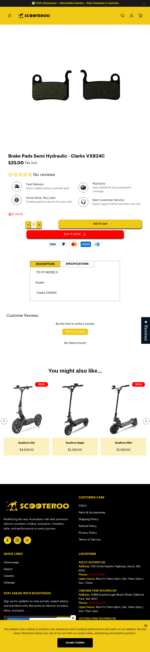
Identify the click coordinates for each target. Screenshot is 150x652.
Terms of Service (90, 539)
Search (8, 569)
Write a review (75, 331)
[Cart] (140, 16)
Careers (9, 576)
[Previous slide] (4, 421)
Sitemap (9, 582)
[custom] (7, 540)
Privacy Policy (88, 532)
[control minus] (28, 224)
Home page (11, 562)
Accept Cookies (75, 642)
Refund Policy (88, 526)
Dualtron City (26, 443)
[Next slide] (146, 421)
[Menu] (9, 16)
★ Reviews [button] (146, 330)
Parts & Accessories (92, 512)
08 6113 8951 (97, 574)
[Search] (122, 16)
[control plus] (39, 224)
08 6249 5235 (97, 603)
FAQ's (83, 505)
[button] (20, 175)
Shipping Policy (88, 519)
